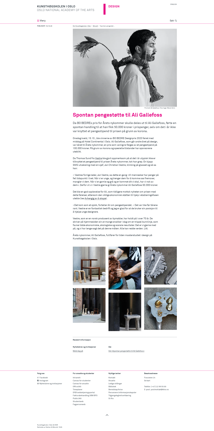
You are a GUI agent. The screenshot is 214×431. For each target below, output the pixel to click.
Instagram (44, 381)
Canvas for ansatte (81, 384)
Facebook (44, 378)
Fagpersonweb (79, 404)
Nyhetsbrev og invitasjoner (51, 384)
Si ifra (110, 398)
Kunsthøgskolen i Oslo (44, 425)
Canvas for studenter (82, 381)
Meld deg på (78, 351)
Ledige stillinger (115, 384)
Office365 (77, 387)
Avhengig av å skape (95, 198)
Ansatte (111, 381)
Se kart (147, 381)
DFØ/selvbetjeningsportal (84, 392)
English (173, 4)
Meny (43, 21)
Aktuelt (95, 26)
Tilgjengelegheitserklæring (119, 395)
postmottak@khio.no (160, 390)
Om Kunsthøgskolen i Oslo (82, 26)
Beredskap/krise (115, 390)
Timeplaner (77, 390)
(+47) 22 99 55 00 (158, 387)
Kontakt (111, 378)
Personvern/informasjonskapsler (122, 392)
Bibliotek (112, 387)
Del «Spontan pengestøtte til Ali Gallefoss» (126, 351)
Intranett (76, 378)
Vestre (98, 158)
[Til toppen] (107, 415)
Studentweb (78, 401)
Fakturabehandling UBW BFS (85, 395)
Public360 (77, 398)
